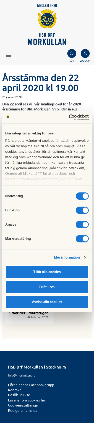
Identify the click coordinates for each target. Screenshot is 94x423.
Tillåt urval (47, 287)
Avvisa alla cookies (47, 302)
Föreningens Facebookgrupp (31, 384)
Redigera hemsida (22, 410)
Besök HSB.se (19, 394)
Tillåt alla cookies (47, 272)
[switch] (82, 210)
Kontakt (14, 389)
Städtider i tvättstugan (29, 312)
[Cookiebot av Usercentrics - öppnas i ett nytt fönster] (69, 117)
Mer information (67, 257)
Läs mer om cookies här (27, 400)
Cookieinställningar (23, 405)
